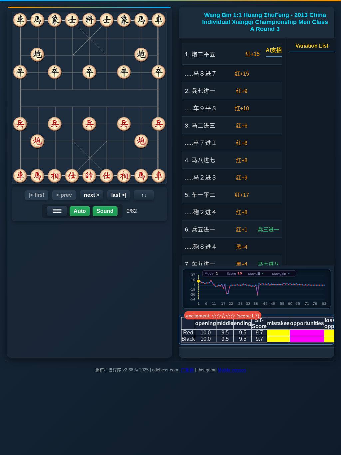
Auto (80, 211)
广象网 (187, 369)
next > (91, 195)
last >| (118, 195)
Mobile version (232, 369)
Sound (105, 211)
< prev (64, 195)
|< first (36, 195)
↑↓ (144, 195)
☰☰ (57, 211)
